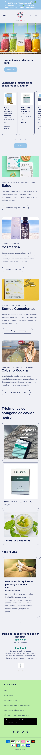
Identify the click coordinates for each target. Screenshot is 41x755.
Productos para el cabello (16, 392)
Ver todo (20, 145)
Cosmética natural (13, 269)
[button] (4, 16)
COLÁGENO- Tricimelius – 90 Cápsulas (26, 109)
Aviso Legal (8, 695)
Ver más (10, 69)
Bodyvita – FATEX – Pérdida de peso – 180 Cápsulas (8, 111)
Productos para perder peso (17, 331)
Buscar (7, 690)
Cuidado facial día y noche (17, 541)
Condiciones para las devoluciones (17, 705)
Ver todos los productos (15, 208)
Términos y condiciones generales (16, 715)
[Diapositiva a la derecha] (25, 139)
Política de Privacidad (12, 700)
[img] (20, 639)
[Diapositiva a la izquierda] (15, 139)
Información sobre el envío (14, 710)
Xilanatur (23, 749)
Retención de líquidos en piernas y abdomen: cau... (19, 584)
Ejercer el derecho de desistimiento (15, 721)
